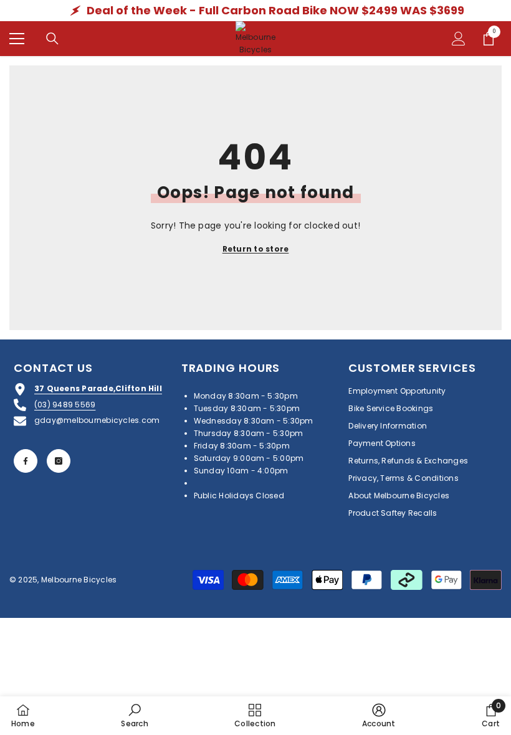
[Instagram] (58, 461)
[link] (134, 715)
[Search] (52, 38)
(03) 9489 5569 (64, 404)
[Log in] (459, 38)
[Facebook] (25, 461)
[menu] (16, 38)
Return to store (255, 249)
